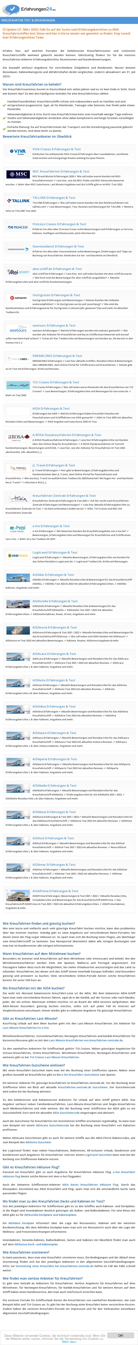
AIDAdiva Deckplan (21, 1223)
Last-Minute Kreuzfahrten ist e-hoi (26, 1027)
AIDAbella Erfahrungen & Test (55, 785)
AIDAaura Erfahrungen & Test (54, 733)
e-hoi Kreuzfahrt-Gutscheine (80, 1074)
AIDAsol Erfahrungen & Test (53, 838)
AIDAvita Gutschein (38, 1142)
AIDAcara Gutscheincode (52, 1125)
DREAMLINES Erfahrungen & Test (57, 356)
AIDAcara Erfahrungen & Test (54, 654)
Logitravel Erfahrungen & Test (55, 552)
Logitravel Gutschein (98, 1154)
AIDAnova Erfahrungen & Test (55, 627)
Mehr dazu (69, 1341)
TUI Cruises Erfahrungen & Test (56, 382)
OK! (120, 1335)
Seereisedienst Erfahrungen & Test (58, 246)
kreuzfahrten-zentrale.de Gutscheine (82, 1087)
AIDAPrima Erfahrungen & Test (55, 891)
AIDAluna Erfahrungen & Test (54, 812)
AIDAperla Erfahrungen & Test (55, 759)
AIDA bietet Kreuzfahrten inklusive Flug (90, 1184)
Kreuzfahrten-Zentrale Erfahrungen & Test (64, 496)
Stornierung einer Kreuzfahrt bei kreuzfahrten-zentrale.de (54, 1266)
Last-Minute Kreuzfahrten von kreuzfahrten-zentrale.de (86, 1040)
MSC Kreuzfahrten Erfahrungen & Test (61, 171)
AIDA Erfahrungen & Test (51, 408)
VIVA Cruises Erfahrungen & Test (57, 149)
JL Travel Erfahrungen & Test (54, 465)
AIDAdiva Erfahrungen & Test (54, 706)
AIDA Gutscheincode (66, 1112)
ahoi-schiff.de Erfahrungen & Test (57, 269)
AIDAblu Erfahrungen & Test (53, 575)
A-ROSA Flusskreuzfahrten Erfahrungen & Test (67, 435)
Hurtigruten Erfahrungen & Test (56, 295)
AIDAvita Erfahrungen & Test (54, 680)
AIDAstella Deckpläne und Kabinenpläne (50, 1215)
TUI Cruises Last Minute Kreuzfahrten (54, 1057)
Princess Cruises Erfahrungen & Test (59, 224)
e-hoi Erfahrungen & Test (51, 526)
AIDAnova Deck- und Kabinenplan (36, 1244)
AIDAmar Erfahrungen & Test (54, 864)
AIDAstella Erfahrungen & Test (55, 601)
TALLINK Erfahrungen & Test (54, 198)
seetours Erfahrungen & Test (54, 325)
